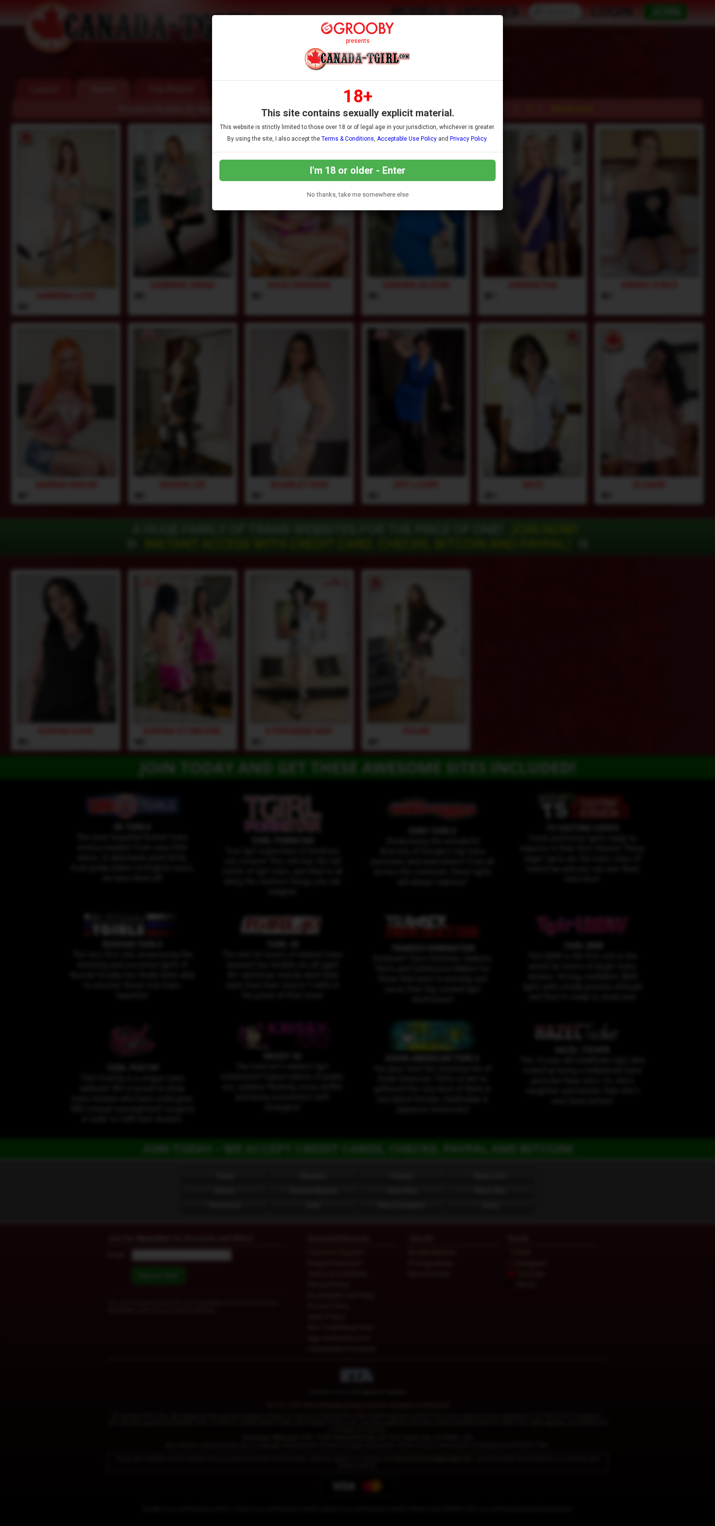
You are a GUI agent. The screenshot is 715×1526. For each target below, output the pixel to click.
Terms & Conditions (348, 138)
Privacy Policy (468, 138)
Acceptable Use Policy (407, 138)
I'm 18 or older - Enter (358, 170)
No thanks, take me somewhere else (358, 194)
